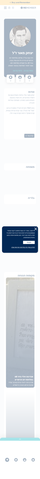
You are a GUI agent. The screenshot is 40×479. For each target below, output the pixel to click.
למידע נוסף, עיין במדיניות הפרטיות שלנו (23, 247)
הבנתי (29, 242)
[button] (35, 229)
